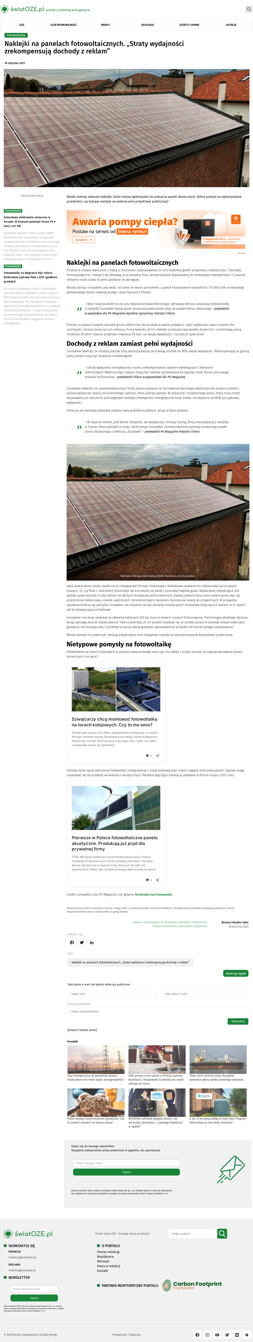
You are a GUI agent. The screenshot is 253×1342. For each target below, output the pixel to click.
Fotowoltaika (16, 35)
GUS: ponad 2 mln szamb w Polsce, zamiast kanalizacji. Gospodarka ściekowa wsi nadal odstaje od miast (156, 1079)
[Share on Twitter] (81, 942)
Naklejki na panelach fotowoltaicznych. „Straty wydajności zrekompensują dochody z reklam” (130, 962)
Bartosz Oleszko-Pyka (234, 922)
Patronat (103, 1261)
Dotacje (231, 25)
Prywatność (119, 1334)
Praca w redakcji (108, 1266)
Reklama (135, 1334)
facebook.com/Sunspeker (154, 894)
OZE (21, 25)
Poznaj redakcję (108, 1252)
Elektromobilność (64, 25)
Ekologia (147, 25)
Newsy (105, 25)
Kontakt (102, 1271)
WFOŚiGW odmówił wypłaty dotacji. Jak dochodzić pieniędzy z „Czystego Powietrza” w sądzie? (155, 1122)
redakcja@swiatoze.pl (22, 1257)
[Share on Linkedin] (91, 942)
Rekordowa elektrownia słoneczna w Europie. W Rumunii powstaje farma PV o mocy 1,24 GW (30, 222)
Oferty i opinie (189, 25)
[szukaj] (222, 1234)
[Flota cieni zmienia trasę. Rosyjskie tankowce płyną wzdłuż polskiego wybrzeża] (218, 1059)
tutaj (166, 1193)
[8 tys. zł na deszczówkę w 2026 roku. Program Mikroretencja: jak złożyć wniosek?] (218, 1102)
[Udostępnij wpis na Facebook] (71, 942)
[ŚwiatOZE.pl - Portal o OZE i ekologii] (48, 9)
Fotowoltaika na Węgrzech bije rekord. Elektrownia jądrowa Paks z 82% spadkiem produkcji (30, 277)
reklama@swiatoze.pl (22, 1270)
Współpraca (105, 1256)
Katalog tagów (236, 973)
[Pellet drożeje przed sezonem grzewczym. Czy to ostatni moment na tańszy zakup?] (96, 1102)
